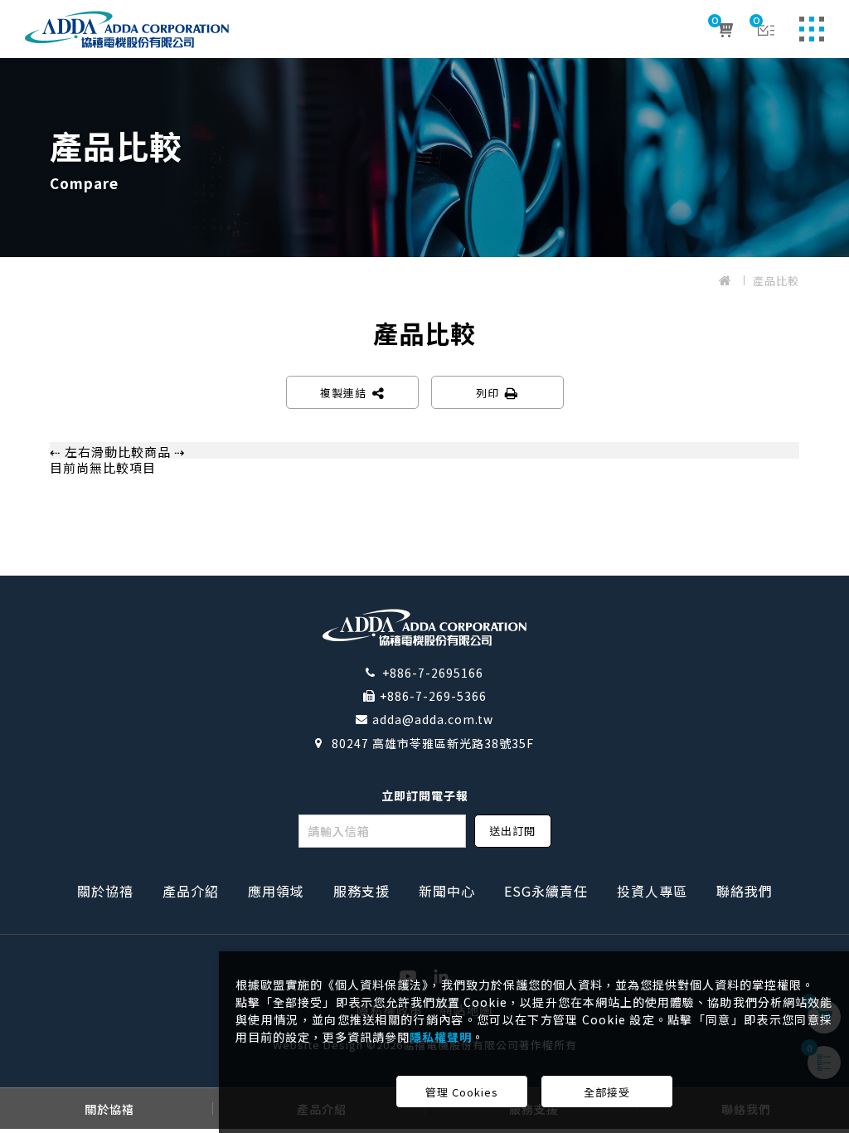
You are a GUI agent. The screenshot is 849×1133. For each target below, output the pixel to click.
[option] (424, 157)
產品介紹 (191, 891)
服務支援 (361, 891)
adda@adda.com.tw (432, 719)
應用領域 (276, 891)
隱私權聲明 (441, 1036)
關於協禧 (105, 891)
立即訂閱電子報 (424, 795)
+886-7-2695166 (432, 672)
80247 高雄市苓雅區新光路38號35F (433, 743)
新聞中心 (447, 891)
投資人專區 (652, 891)
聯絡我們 (744, 891)
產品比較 (776, 281)
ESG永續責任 (546, 891)
